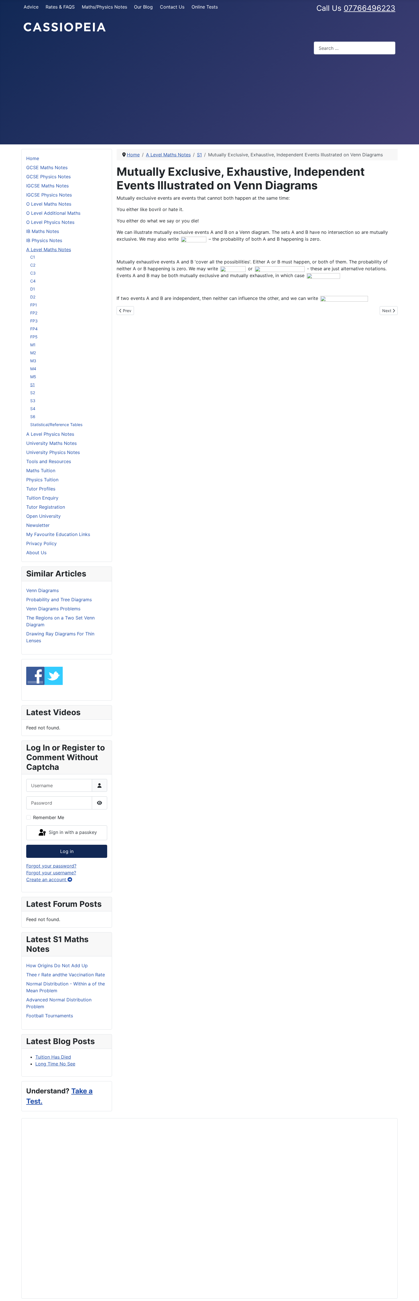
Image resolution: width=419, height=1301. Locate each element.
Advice (31, 7)
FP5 (34, 336)
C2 (32, 265)
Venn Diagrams (42, 590)
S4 (32, 408)
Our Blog (143, 7)
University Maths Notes (51, 443)
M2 (33, 352)
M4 (33, 368)
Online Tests (205, 7)
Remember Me (48, 817)
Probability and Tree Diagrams (59, 599)
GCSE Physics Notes (48, 176)
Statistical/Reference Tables (56, 424)
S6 (32, 416)
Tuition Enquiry (42, 498)
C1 (32, 257)
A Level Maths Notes (48, 249)
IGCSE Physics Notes (49, 195)
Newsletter (38, 525)
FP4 (34, 328)
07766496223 (369, 8)
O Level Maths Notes (48, 204)
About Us (36, 552)
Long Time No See (55, 1064)
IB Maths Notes (42, 231)
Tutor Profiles (40, 489)
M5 (33, 376)
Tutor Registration (45, 507)
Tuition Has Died (53, 1057)
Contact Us (172, 7)
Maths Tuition (40, 470)
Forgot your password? (51, 866)
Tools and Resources (48, 461)
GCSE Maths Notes (47, 167)
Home (32, 158)
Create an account (47, 879)
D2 (32, 296)
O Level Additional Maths (53, 213)
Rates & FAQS (60, 7)
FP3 (34, 320)
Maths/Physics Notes (104, 7)
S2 (32, 392)
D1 (32, 289)
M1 (33, 344)
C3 (33, 273)
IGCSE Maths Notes (47, 186)
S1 (32, 384)
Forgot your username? (51, 872)
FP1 (33, 304)
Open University (43, 516)
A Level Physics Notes (50, 434)
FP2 (33, 312)
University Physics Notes (53, 452)
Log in (67, 851)
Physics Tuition (42, 479)
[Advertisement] (209, 102)
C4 (33, 281)
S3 (32, 400)
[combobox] (354, 48)
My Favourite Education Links (58, 534)
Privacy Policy (41, 543)
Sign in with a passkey (72, 832)
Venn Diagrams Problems (53, 608)
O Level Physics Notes (50, 222)
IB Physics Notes (44, 240)
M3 (33, 360)
